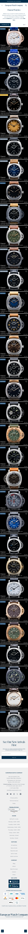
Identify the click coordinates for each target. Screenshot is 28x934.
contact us (9, 18)
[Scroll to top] (25, 931)
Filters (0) (4, 24)
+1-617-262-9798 (14, 788)
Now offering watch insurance (14, 1)
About (14, 866)
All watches (14, 845)
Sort (24, 24)
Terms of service (14, 800)
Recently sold (14, 850)
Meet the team (14, 869)
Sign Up (14, 757)
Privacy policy (14, 797)
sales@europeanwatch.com (14, 790)
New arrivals (14, 848)
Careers (14, 871)
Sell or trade (14, 853)
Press (14, 874)
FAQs (14, 803)
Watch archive (14, 856)
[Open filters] (2, 931)
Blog (14, 863)
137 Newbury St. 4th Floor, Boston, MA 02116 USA (14, 781)
